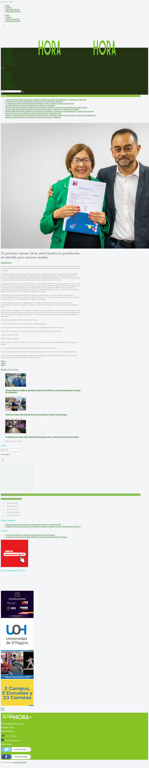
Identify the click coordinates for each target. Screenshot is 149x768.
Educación (9, 56)
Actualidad (9, 49)
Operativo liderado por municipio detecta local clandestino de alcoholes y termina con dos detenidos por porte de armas (46, 107)
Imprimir (4, 263)
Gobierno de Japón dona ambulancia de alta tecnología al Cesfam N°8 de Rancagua (34, 101)
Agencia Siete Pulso (20, 762)
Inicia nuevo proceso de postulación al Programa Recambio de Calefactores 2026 (33, 113)
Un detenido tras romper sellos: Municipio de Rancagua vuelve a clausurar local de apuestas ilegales (39, 103)
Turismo (8, 58)
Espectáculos (9, 60)
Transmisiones (10, 64)
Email (9, 263)
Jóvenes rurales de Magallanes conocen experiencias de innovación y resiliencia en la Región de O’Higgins (42, 109)
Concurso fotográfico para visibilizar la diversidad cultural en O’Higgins (30, 535)
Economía (8, 52)
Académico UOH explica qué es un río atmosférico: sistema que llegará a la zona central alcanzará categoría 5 (43, 526)
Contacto (8, 7)
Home (7, 5)
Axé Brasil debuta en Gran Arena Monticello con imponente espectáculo (30, 105)
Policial (7, 50)
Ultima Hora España (12, 9)
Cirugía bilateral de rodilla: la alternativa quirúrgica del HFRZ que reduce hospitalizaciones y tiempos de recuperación (45, 99)
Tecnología (9, 62)
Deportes (8, 54)
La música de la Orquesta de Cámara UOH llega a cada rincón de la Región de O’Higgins (36, 537)
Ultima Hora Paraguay (13, 11)
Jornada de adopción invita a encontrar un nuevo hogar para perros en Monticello (33, 117)
